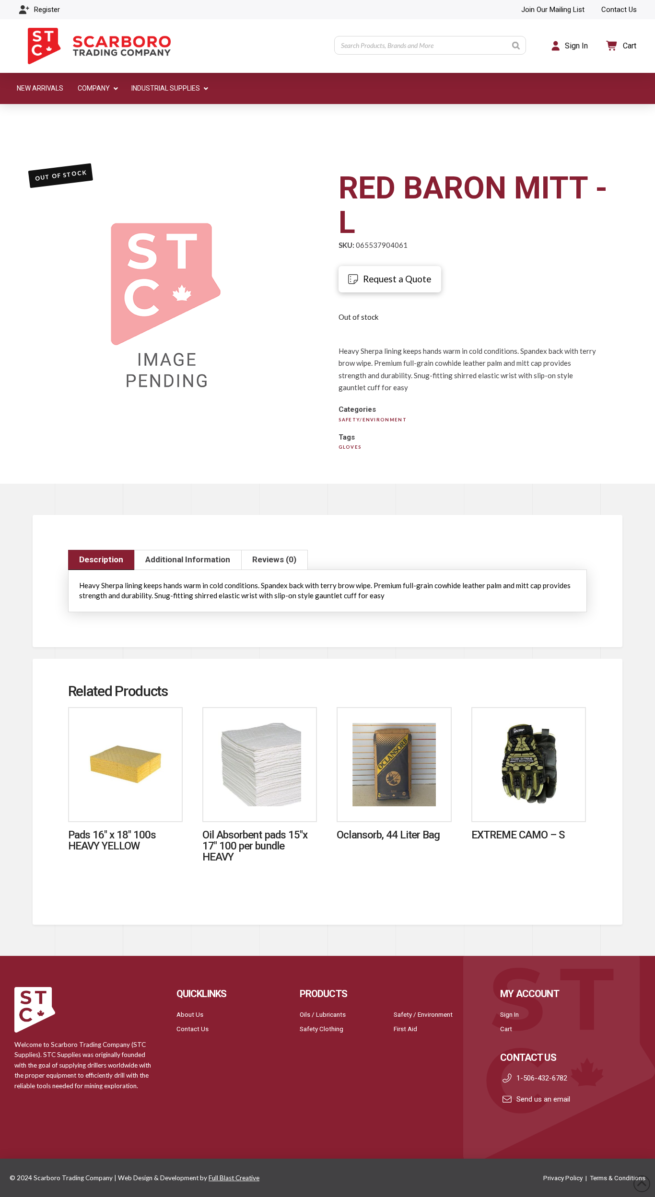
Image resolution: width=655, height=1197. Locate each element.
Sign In (509, 1014)
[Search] (516, 45)
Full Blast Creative (234, 1178)
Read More (125, 804)
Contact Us (192, 1029)
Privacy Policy (563, 1178)
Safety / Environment (423, 1014)
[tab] (101, 560)
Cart (506, 1029)
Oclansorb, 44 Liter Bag (388, 834)
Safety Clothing (321, 1029)
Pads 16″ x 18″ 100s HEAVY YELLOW (112, 840)
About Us (189, 1014)
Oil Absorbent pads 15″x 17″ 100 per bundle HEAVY (254, 845)
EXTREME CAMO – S (518, 834)
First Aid (405, 1029)
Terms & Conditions (617, 1178)
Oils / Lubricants (323, 1014)
